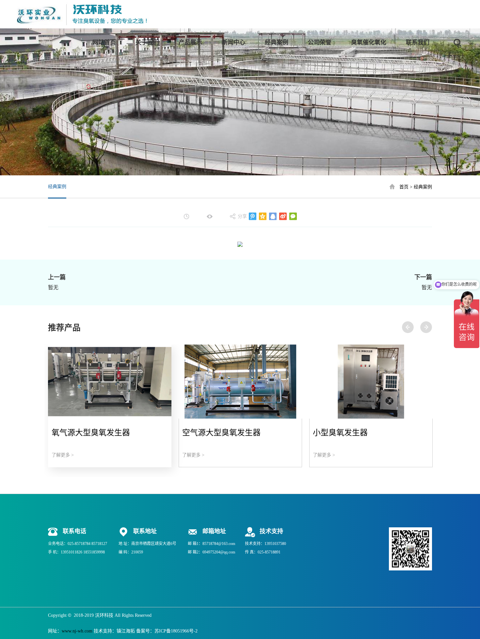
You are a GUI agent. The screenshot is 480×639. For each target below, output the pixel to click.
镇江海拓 (126, 631)
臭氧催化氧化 (368, 42)
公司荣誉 (319, 42)
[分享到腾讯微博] (252, 216)
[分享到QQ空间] (262, 216)
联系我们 (417, 42)
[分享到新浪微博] (283, 216)
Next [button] (426, 327)
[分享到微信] (293, 216)
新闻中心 (233, 42)
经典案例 (276, 42)
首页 (403, 186)
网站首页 (104, 42)
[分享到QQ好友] (273, 216)
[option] (109, 405)
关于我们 (147, 42)
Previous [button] (408, 327)
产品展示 (190, 42)
